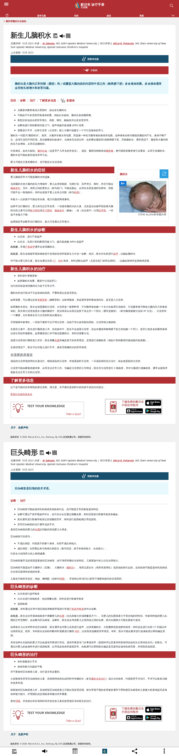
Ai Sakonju (48, 43)
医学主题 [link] (41, 15)
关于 (13, 427)
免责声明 (23, 427)
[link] (6, 14)
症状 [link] (76, 15)
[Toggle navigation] (6, 3)
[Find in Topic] (56, 35)
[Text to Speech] (62, 35)
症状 (13, 100)
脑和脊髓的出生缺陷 (16, 21)
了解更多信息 (47, 100)
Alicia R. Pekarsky (123, 43)
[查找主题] (14, 751)
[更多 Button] (164, 751)
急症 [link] (109, 15)
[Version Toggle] (104, 751)
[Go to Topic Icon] (74, 752)
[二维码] (68, 35)
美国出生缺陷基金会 (21, 394)
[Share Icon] (134, 750)
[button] (173, 13)
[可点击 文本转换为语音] (45, 750)
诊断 (23, 100)
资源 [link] (141, 15)
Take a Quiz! (73, 414)
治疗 (32, 100)
